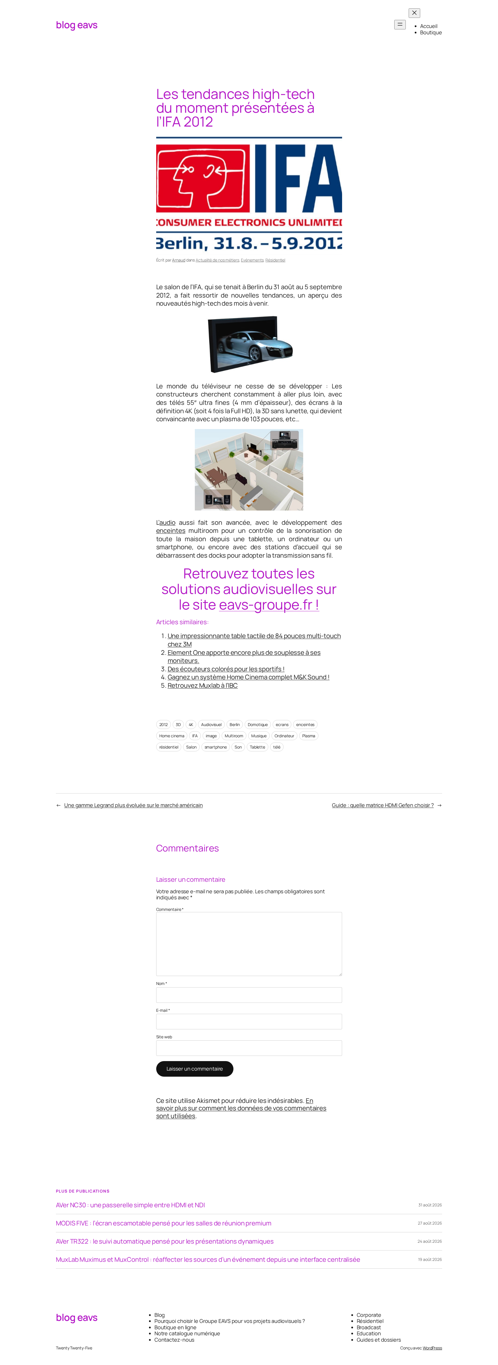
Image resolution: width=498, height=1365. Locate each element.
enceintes (171, 530)
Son (238, 747)
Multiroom (234, 735)
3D (178, 724)
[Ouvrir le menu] (400, 24)
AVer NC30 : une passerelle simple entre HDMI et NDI (130, 1205)
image (211, 735)
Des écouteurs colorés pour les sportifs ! (226, 669)
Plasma (308, 735)
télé (276, 747)
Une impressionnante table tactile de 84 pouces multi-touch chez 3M (254, 639)
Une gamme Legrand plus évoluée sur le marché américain (133, 805)
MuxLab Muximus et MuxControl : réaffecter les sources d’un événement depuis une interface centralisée (208, 1259)
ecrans (282, 724)
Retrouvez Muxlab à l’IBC (203, 685)
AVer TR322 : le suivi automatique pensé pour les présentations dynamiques (165, 1241)
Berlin (235, 724)
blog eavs (77, 24)
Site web (164, 1037)
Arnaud (178, 260)
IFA (195, 735)
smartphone (216, 747)
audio (167, 522)
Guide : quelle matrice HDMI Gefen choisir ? (383, 805)
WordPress (432, 1348)
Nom (161, 983)
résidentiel (168, 747)
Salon (191, 747)
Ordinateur (284, 735)
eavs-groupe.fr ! (269, 604)
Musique (259, 735)
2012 (163, 724)
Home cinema (171, 735)
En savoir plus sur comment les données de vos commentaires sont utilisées (241, 1108)
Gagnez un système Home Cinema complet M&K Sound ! (249, 677)
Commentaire (170, 909)
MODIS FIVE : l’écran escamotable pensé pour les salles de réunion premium (163, 1223)
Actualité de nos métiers (217, 260)
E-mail (163, 1010)
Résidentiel (275, 260)
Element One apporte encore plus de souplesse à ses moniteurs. (244, 656)
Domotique (258, 724)
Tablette (257, 747)
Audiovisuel (211, 724)
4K (191, 724)
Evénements (252, 260)
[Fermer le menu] (414, 13)
